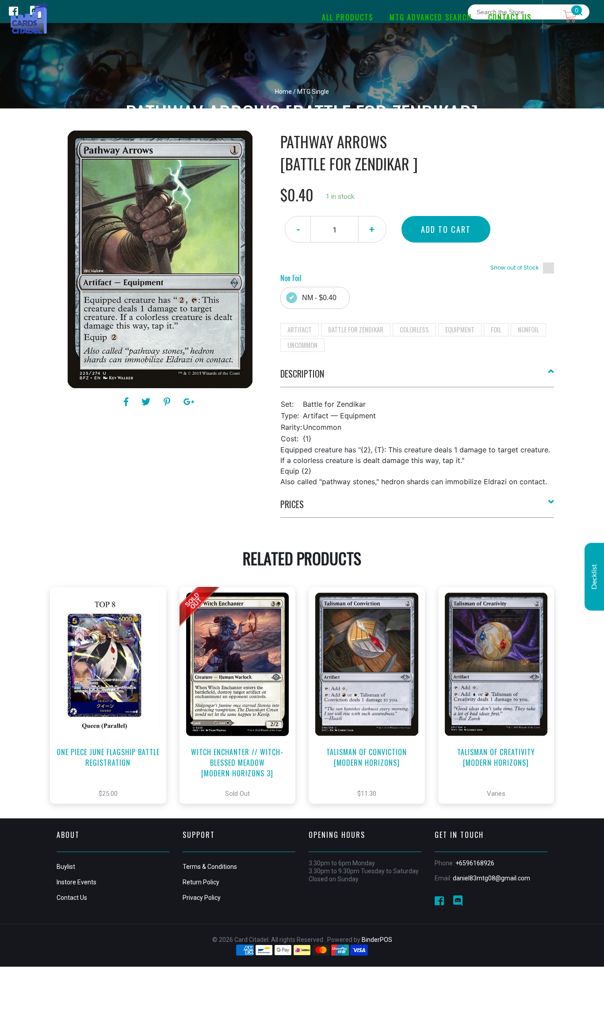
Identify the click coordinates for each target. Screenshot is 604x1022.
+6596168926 (474, 863)
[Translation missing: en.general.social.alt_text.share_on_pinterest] (168, 402)
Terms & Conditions (210, 866)
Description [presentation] (302, 373)
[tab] (417, 377)
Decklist (594, 576)
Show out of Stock (514, 267)
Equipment (459, 329)
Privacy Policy (202, 897)
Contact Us (72, 897)
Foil (496, 329)
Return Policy (201, 882)
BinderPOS (377, 939)
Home (283, 91)
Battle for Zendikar (355, 329)
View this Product (112, 708)
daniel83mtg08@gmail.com (491, 878)
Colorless (414, 329)
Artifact (299, 329)
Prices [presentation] (292, 504)
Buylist (66, 866)
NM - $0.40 (319, 297)
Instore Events (76, 882)
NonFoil (528, 329)
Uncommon (302, 345)
